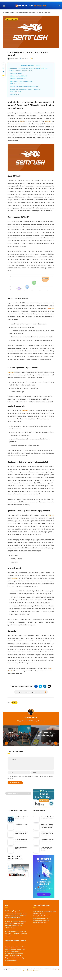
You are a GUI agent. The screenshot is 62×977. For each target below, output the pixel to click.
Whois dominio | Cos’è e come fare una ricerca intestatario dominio (47, 826)
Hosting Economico (38, 913)
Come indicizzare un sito (21, 824)
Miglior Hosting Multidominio (41, 918)
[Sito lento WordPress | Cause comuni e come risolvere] (36, 850)
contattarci (16, 933)
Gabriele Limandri (30, 717)
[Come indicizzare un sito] (11, 827)
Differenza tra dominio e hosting (14, 953)
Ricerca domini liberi (11, 960)
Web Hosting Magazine (8, 12)
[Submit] (28, 793)
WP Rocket (29, 970)
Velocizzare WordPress (39, 922)
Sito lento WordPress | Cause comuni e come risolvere (46, 849)
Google (22, 121)
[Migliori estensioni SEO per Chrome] (11, 850)
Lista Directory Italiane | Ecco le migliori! (21, 817)
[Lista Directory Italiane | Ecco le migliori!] (11, 819)
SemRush (11, 372)
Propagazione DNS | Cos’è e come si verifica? (47, 840)
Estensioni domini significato (13, 955)
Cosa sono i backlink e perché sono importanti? (21, 840)
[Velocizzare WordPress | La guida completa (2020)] (36, 819)
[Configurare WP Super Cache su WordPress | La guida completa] (36, 834)
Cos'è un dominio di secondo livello (15, 949)
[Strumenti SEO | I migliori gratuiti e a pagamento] (11, 834)
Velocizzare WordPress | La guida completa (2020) (47, 817)
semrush (14, 702)
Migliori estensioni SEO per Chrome (21, 848)
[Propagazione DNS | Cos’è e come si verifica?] (36, 842)
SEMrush (48, 121)
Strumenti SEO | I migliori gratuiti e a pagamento (22, 832)
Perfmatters (36, 970)
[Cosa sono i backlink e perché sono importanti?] (11, 842)
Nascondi (38, 65)
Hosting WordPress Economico (42, 916)
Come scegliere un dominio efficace (15, 947)
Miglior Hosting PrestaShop (41, 920)
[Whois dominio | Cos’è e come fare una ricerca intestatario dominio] (36, 827)
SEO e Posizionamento (21, 12)
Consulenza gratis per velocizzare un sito (44, 911)
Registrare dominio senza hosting (14, 958)
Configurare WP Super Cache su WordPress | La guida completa (47, 833)
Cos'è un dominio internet (12, 951)
